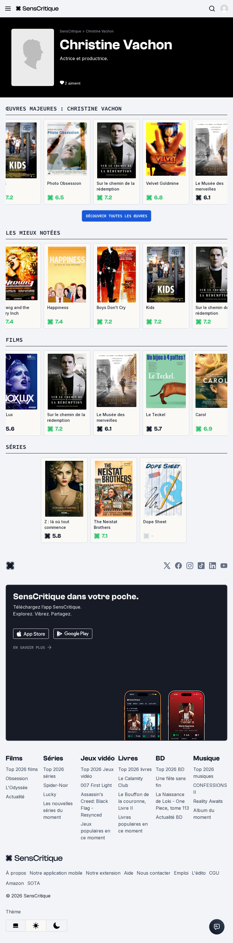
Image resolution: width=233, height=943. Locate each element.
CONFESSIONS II (210, 788)
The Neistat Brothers (105, 524)
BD (160, 758)
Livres (128, 758)
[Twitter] (167, 567)
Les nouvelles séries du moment (58, 810)
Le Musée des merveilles (111, 417)
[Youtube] (223, 567)
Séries (53, 758)
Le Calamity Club (130, 782)
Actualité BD (169, 817)
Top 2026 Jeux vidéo (97, 772)
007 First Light (96, 785)
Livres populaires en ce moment (133, 824)
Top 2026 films (22, 769)
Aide (128, 873)
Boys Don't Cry (111, 307)
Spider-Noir (55, 785)
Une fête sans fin (171, 782)
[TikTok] (201, 567)
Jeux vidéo (98, 758)
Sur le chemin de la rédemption (116, 186)
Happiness (57, 307)
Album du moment (203, 813)
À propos (16, 873)
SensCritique (70, 31)
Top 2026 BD (170, 769)
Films (14, 758)
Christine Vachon (100, 31)
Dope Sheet (155, 521)
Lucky (49, 794)
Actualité (15, 796)
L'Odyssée (17, 787)
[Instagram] (189, 567)
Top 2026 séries (53, 772)
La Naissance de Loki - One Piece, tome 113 (172, 801)
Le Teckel (155, 414)
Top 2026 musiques (203, 772)
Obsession (17, 778)
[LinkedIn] (212, 567)
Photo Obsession (64, 183)
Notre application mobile (56, 873)
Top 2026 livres (135, 769)
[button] (224, 8)
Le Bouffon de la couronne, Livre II (133, 801)
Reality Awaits (208, 801)
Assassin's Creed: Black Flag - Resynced (94, 804)
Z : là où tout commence (56, 524)
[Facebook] (178, 567)
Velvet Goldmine (162, 183)
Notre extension (103, 873)
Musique (206, 758)
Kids (150, 307)
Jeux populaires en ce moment (95, 830)
